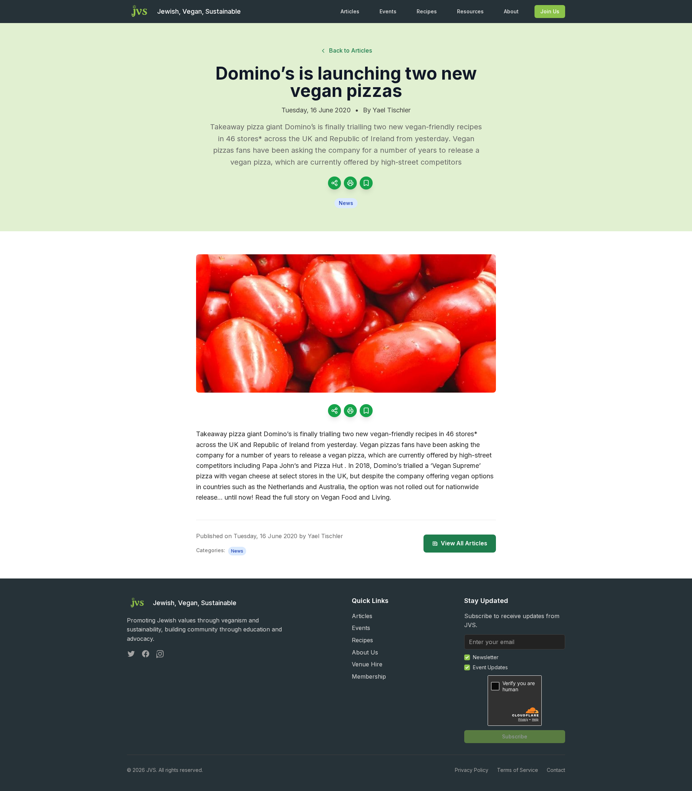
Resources (470, 11)
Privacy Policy (471, 770)
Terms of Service (517, 770)
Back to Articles (350, 50)
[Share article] (334, 182)
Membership (369, 676)
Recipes (427, 11)
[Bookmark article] (366, 182)
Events (388, 11)
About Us (365, 652)
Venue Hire (367, 664)
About (511, 11)
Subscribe (514, 736)
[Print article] (350, 182)
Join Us (549, 11)
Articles (350, 11)
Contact (556, 770)
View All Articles (464, 543)
